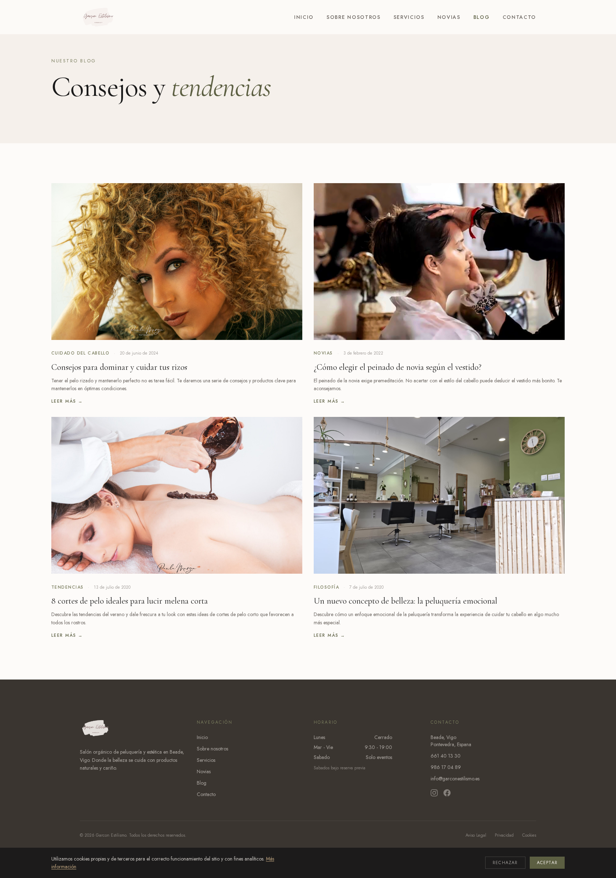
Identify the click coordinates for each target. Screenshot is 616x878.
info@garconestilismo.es (455, 778)
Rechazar (505, 862)
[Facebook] (447, 792)
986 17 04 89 (446, 767)
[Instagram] (434, 792)
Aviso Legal (476, 835)
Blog (481, 17)
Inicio (304, 17)
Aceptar (547, 862)
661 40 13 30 (446, 755)
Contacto (519, 17)
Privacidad (504, 835)
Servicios (409, 17)
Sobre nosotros (354, 17)
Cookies (529, 835)
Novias (449, 17)
